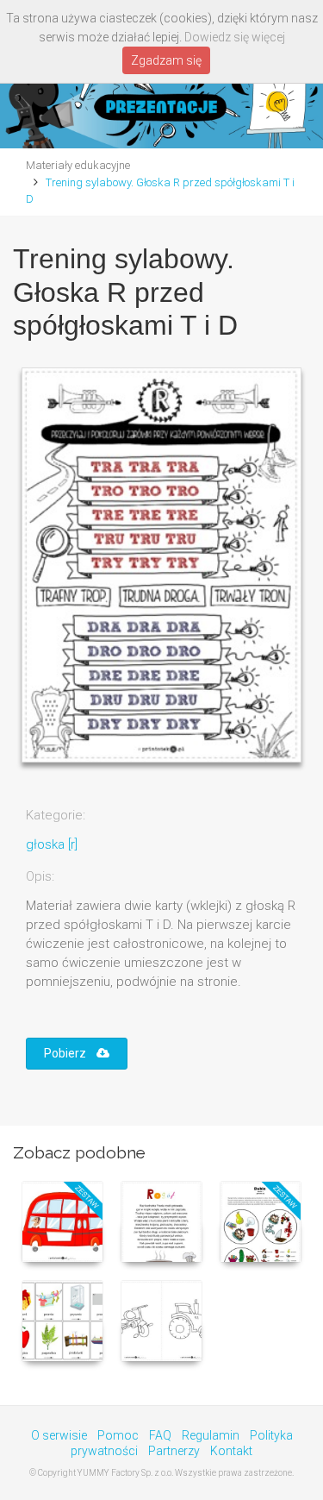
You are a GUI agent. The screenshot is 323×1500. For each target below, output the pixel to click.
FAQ (160, 1435)
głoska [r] (52, 844)
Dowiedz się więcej (234, 37)
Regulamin (210, 1435)
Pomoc (118, 1435)
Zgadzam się (166, 60)
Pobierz (70, 1053)
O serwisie (59, 1435)
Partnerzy (174, 1451)
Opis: (40, 876)
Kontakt (231, 1451)
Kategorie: (55, 815)
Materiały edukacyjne (78, 165)
